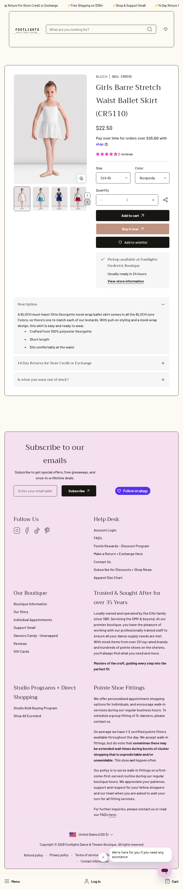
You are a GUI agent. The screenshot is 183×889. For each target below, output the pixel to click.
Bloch (101, 76)
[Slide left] (87, 202)
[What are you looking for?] (149, 29)
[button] (166, 29)
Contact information (95, 861)
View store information (126, 281)
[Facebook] (27, 531)
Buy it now (130, 229)
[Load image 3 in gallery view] (59, 199)
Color (139, 168)
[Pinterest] (47, 531)
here (112, 814)
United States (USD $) (93, 834)
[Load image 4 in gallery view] (78, 199)
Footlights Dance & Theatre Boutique (90, 844)
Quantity (102, 190)
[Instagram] (17, 531)
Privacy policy (59, 855)
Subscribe (77, 491)
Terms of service (86, 855)
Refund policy (33, 855)
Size (99, 168)
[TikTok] (37, 531)
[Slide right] (87, 195)
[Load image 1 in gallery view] (22, 199)
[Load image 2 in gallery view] (41, 199)
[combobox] (101, 29)
